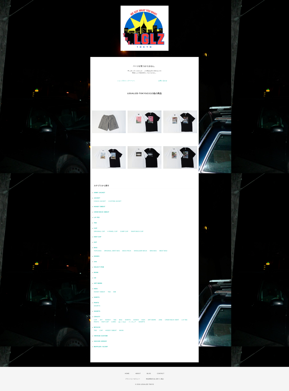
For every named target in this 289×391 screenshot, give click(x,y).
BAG (95, 247)
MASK (121, 330)
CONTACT (160, 373)
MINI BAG (153, 251)
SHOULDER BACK (140, 251)
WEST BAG (163, 251)
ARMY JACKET (99, 192)
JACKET (97, 198)
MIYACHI (97, 327)
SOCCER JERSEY (100, 341)
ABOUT (138, 373)
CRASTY (97, 316)
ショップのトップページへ (126, 81)
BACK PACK (126, 251)
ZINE (160, 320)
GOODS (96, 256)
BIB (114, 292)
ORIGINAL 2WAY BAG (112, 251)
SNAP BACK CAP (137, 231)
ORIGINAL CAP (99, 231)
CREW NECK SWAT (172, 320)
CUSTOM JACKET (114, 201)
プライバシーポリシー (132, 379)
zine (95, 261)
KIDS (96, 289)
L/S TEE (97, 217)
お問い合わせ (162, 81)
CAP (95, 228)
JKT (101, 320)
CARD (113, 322)
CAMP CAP (124, 231)
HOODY (108, 320)
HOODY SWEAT (99, 206)
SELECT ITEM (99, 267)
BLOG (149, 373)
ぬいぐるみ (122, 322)
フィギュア (132, 322)
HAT (95, 242)
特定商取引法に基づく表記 (155, 379)
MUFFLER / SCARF (101, 346)
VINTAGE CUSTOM (101, 336)
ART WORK (98, 283)
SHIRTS (97, 297)
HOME (127, 373)
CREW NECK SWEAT (101, 212)
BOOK (96, 272)
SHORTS (97, 306)
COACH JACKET (100, 201)
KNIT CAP (97, 237)
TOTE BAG (97, 251)
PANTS (96, 302)
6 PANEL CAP (113, 231)
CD (95, 278)
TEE (95, 223)
